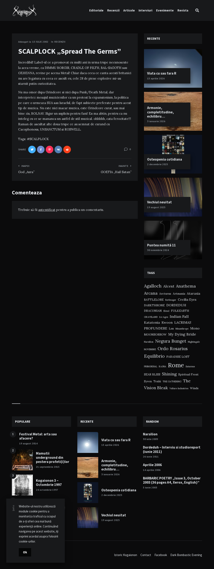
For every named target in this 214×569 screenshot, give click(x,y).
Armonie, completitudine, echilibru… (160, 112)
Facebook (160, 555)
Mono (195, 328)
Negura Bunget (170, 341)
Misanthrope (182, 328)
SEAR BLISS (152, 374)
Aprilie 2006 (152, 465)
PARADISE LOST (178, 357)
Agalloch (153, 286)
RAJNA (162, 366)
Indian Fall (179, 316)
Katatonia (152, 322)
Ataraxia (193, 293)
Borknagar (170, 299)
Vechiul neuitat (159, 202)
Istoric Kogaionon (125, 555)
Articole (129, 10)
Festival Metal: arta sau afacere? (38, 436)
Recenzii (113, 10)
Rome (176, 365)
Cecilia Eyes (187, 299)
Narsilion (148, 341)
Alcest (168, 286)
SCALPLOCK (39, 139)
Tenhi (157, 381)
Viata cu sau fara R (161, 73)
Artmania (179, 293)
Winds (194, 388)
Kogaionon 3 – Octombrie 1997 (49, 482)
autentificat (46, 210)
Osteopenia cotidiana (164, 159)
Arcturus (165, 293)
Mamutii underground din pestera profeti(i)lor (52, 457)
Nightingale (194, 341)
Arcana (151, 293)
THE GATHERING (172, 381)
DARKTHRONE (154, 305)
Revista (182, 10)
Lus (171, 328)
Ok (25, 552)
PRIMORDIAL (150, 366)
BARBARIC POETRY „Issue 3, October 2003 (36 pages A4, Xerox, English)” (172, 480)
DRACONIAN (153, 311)
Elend (166, 310)
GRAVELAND (151, 317)
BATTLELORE (154, 300)
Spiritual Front (188, 374)
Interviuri (145, 10)
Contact (145, 555)
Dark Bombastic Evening (186, 555)
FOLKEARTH (180, 311)
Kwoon (167, 322)
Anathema (186, 286)
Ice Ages (163, 317)
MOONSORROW (155, 334)
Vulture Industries (178, 388)
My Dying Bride (182, 334)
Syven (148, 381)
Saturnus (190, 366)
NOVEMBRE (150, 349)
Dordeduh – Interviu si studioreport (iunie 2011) (171, 449)
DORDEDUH (176, 305)
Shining (169, 373)
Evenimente (165, 10)
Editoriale (96, 10)
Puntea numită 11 (161, 245)
